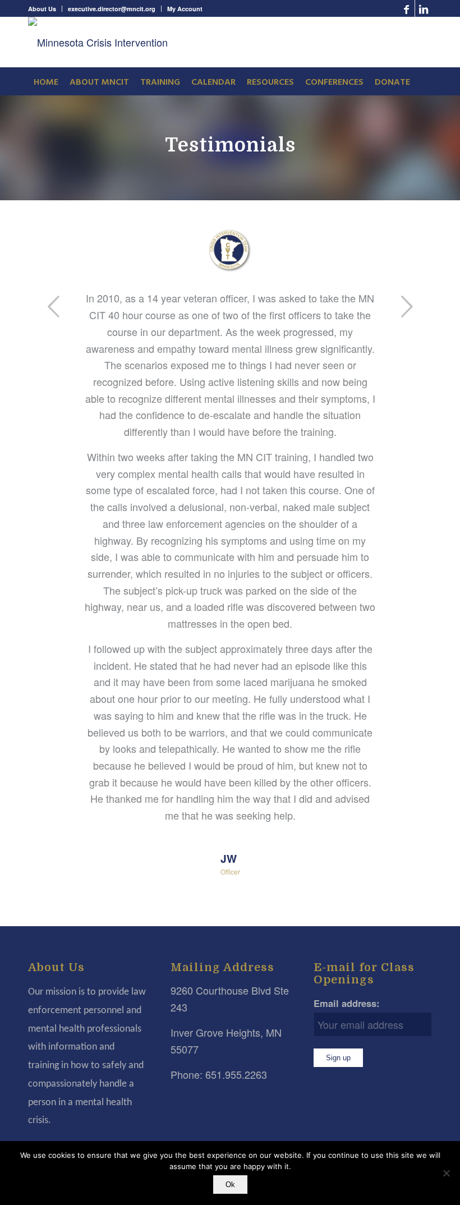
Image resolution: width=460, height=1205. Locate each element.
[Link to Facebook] (406, 8)
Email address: (347, 1003)
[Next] (407, 306)
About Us (42, 8)
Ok (230, 1184)
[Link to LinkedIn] (423, 8)
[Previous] (53, 306)
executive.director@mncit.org (111, 8)
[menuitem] (45, 9)
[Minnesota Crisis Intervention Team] (104, 42)
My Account (185, 8)
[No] (446, 1173)
